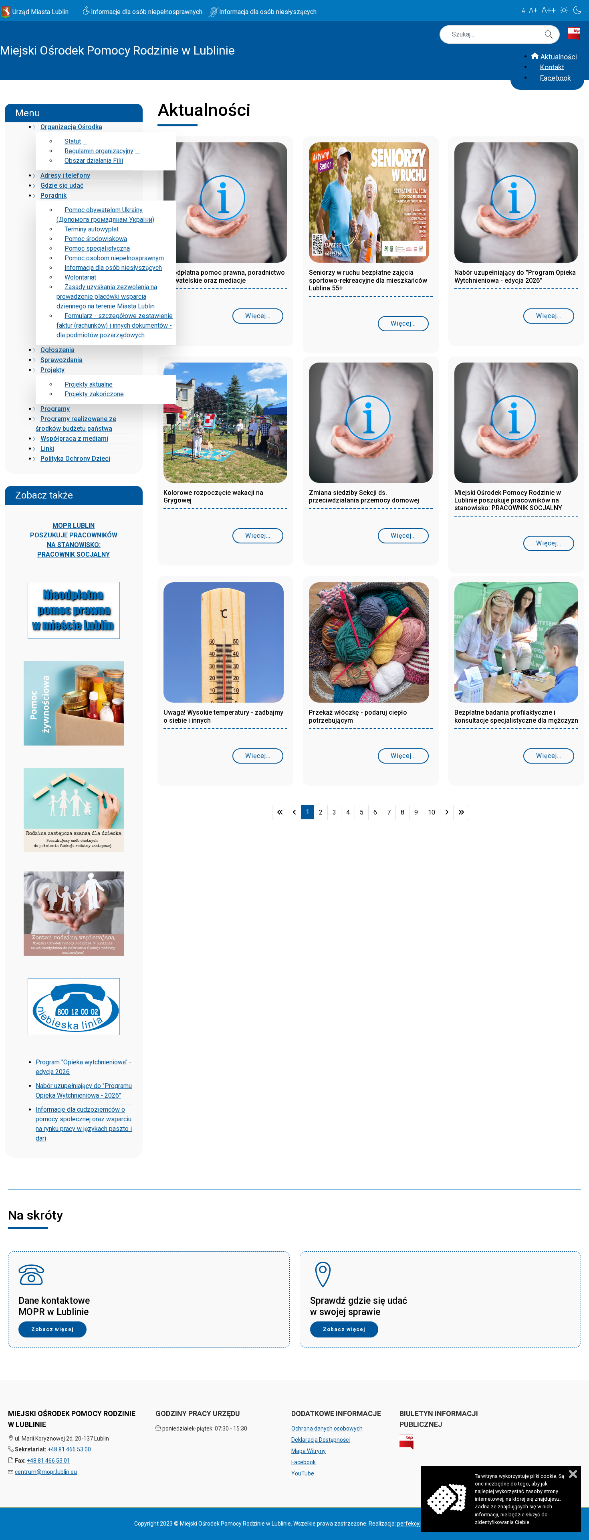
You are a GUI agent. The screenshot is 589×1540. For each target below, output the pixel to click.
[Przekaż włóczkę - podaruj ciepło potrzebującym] (369, 645)
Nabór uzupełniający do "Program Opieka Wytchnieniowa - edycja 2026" (515, 276)
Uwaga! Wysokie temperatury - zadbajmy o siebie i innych (223, 716)
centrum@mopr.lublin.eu (46, 1472)
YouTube (302, 1473)
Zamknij (573, 1474)
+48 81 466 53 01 (48, 1460)
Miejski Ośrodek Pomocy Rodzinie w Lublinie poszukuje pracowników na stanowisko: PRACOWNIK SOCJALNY (508, 500)
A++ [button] (548, 10)
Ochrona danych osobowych (327, 1428)
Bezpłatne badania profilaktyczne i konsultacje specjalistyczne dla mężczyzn (516, 716)
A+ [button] (533, 10)
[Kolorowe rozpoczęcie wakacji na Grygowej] (225, 425)
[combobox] (500, 34)
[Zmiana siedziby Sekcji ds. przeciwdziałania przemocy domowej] (371, 425)
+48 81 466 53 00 (69, 1449)
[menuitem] (69, 127)
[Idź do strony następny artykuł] (447, 812)
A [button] (523, 11)
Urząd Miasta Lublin (40, 12)
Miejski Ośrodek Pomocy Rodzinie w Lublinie (117, 50)
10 (431, 812)
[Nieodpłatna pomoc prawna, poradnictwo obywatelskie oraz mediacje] (225, 205)
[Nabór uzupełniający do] (516, 205)
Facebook (303, 1462)
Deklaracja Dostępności (320, 1440)
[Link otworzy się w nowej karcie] (577, 32)
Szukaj (550, 34)
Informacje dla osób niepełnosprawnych (146, 12)
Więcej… (257, 316)
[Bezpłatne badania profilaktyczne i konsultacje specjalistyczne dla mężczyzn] (516, 645)
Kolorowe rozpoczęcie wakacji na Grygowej (213, 496)
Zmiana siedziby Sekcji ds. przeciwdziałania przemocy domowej (364, 496)
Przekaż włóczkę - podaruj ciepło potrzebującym (358, 716)
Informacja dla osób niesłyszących (268, 12)
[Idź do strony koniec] (461, 812)
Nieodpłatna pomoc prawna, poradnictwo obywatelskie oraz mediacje (224, 276)
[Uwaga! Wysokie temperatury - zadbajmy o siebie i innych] (223, 645)
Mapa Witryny (308, 1451)
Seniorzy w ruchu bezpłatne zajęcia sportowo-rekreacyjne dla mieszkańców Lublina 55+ (368, 280)
